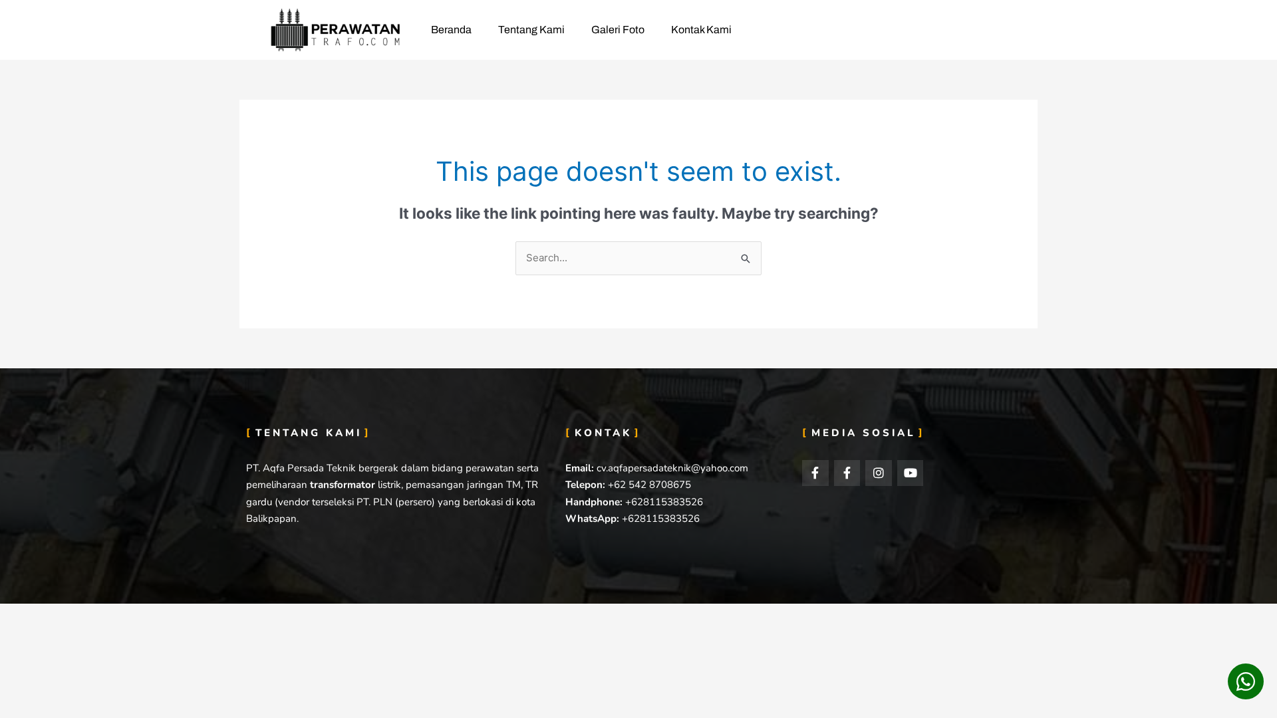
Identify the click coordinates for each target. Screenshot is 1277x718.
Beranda (451, 29)
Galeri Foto (617, 29)
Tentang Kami (531, 29)
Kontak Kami (701, 29)
